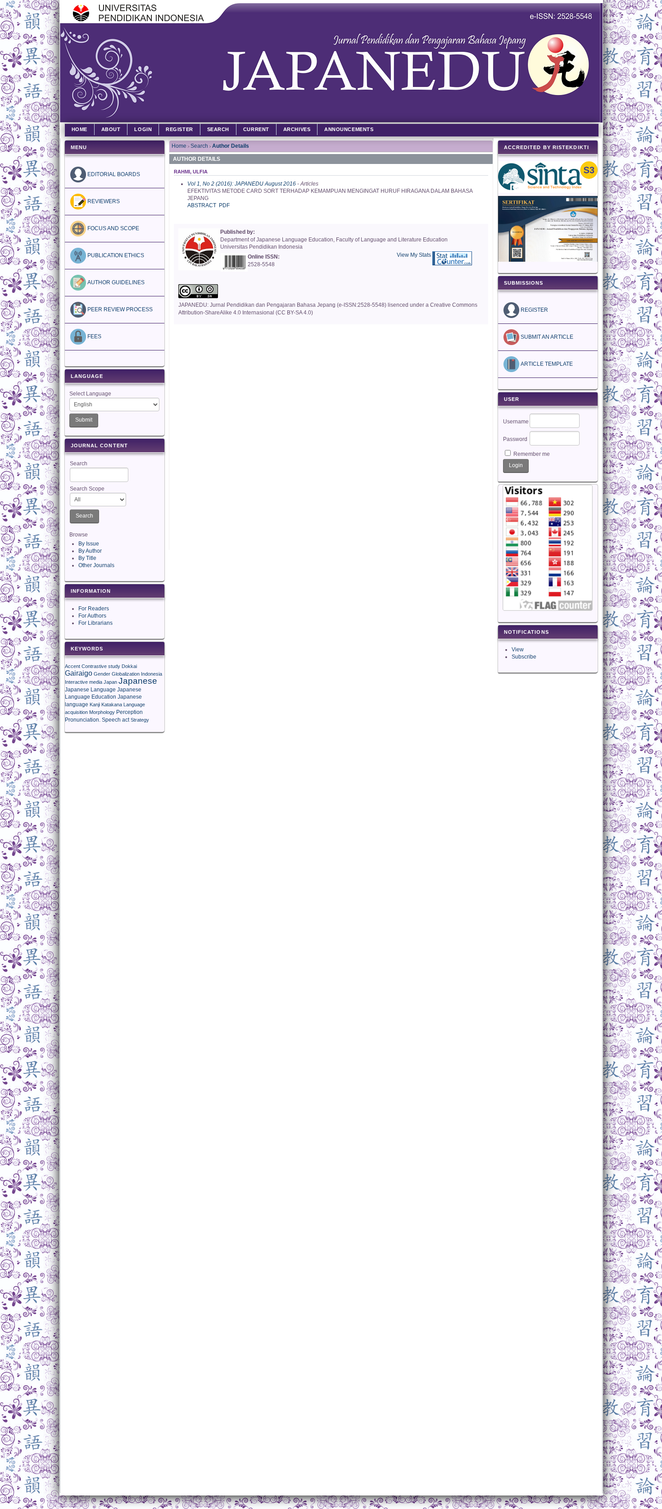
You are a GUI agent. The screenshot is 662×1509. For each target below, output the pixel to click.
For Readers (93, 608)
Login (143, 129)
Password (515, 439)
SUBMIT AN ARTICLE (546, 337)
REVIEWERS (103, 201)
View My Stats (414, 255)
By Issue (88, 544)
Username (516, 421)
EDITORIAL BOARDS (113, 174)
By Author (90, 551)
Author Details (230, 146)
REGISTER (533, 310)
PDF (224, 205)
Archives (296, 129)
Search (78, 463)
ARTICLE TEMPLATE (546, 364)
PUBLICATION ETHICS (115, 255)
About (111, 129)
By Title (87, 558)
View (518, 649)
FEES (93, 336)
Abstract (201, 205)
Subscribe (524, 657)
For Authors (92, 616)
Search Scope (87, 489)
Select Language (90, 394)
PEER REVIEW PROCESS (119, 309)
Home (79, 129)
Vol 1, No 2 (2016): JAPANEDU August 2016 (241, 184)
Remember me (531, 454)
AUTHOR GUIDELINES (115, 282)
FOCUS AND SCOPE (112, 228)
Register (179, 129)
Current (256, 129)
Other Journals (96, 565)
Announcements (348, 129)
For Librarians (95, 623)
